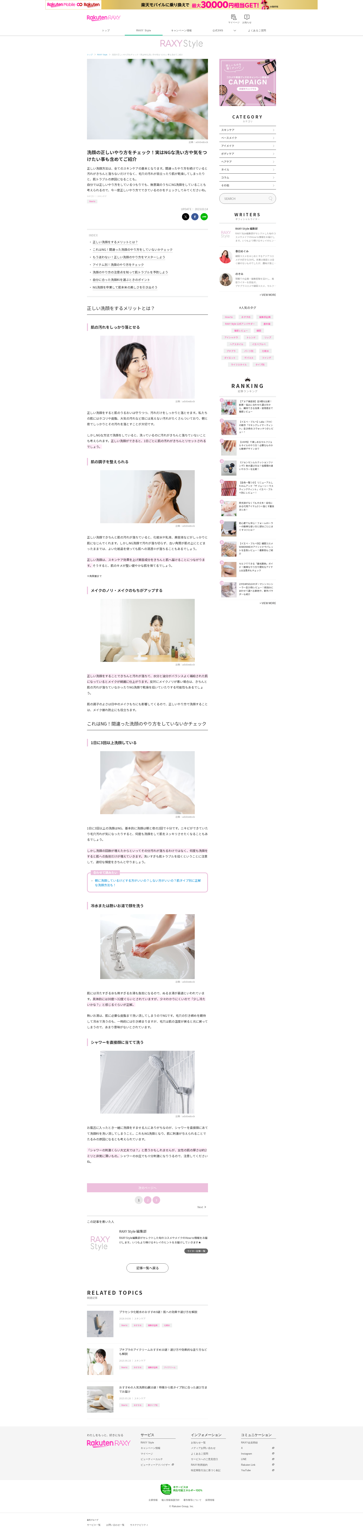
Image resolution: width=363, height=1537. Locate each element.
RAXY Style (143, 30)
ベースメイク (229, 138)
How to (92, 201)
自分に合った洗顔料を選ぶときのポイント (121, 279)
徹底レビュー (241, 330)
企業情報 (153, 1500)
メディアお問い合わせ (203, 1448)
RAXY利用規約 (199, 1464)
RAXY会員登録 (249, 1442)
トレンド (251, 337)
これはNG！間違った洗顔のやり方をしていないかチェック (133, 249)
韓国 (259, 330)
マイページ (147, 1453)
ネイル (225, 169)
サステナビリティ (139, 1525)
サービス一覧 (94, 1525)
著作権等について (192, 1500)
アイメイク (227, 146)
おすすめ (137, 1325)
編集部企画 (152, 1325)
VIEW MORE (268, 295)
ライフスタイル (239, 364)
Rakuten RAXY (103, 18)
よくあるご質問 (257, 30)
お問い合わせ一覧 (115, 1525)
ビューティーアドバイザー (155, 1464)
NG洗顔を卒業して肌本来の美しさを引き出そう (125, 287)
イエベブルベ (259, 344)
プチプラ (231, 350)
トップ (106, 30)
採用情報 (209, 1500)
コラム (225, 177)
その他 (225, 185)
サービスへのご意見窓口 (204, 1459)
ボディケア (227, 153)
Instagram (246, 1453)
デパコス (248, 357)
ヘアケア (226, 161)
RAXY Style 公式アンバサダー (240, 323)
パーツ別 (248, 350)
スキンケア (102, 196)
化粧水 (167, 1325)
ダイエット (230, 357)
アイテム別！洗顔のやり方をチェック (118, 264)
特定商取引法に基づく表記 (205, 1470)
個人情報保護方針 (170, 1500)
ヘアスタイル (236, 344)
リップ (267, 337)
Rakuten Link (248, 1464)
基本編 (267, 323)
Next (201, 1207)
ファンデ (266, 357)
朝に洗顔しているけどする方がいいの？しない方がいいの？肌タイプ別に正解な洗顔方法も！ (148, 882)
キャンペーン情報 (181, 30)
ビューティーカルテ (152, 1459)
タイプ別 (259, 364)
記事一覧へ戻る (147, 1267)
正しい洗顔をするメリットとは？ (115, 242)
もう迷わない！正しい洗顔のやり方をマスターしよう (129, 257)
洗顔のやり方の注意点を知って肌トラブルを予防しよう (130, 272)
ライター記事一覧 (196, 1250)
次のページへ (147, 1187)
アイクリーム (169, 1367)
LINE (244, 1459)
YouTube (246, 1470)
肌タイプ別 (152, 1405)
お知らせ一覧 (198, 1442)
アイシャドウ (231, 337)
